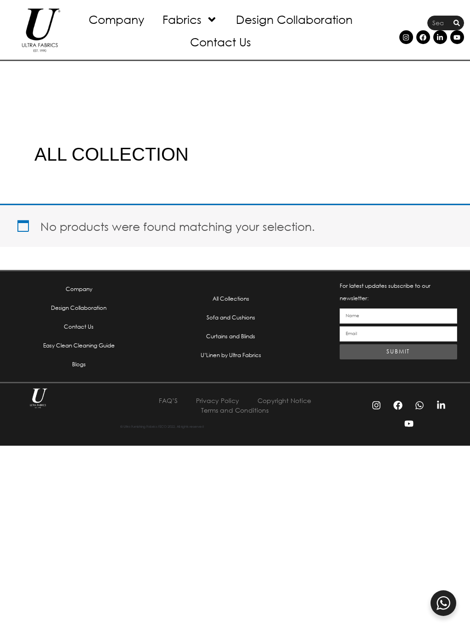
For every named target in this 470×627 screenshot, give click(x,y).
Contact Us (220, 41)
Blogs (79, 364)
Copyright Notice (284, 400)
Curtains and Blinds (230, 336)
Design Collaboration (294, 19)
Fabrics (181, 19)
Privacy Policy (217, 400)
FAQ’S (168, 400)
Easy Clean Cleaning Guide (79, 345)
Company (116, 19)
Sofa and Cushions (231, 317)
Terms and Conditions (235, 410)
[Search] (457, 23)
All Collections (231, 298)
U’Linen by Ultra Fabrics (231, 355)
